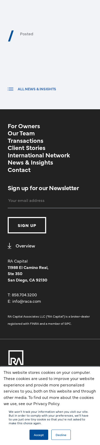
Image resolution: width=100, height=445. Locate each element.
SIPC (67, 323)
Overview (25, 245)
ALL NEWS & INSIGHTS (37, 88)
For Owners (24, 125)
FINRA (34, 323)
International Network (39, 154)
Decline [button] (61, 435)
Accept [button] (39, 435)
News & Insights (30, 162)
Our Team (21, 132)
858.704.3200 (24, 294)
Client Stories (26, 147)
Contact (19, 169)
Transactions (25, 140)
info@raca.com (26, 301)
